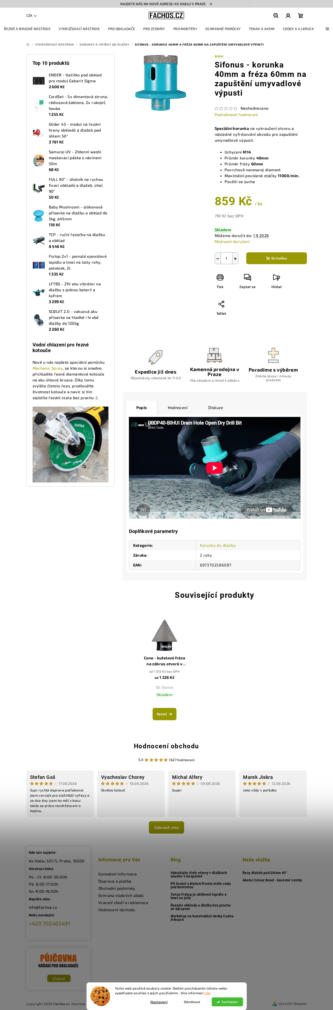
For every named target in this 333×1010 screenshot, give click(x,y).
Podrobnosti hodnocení (236, 114)
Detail (162, 714)
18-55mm (165, 687)
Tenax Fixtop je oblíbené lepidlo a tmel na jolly (199, 896)
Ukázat (58, 978)
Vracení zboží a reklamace (123, 902)
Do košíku (279, 258)
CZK (29, 15)
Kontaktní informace (117, 874)
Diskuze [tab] (215, 407)
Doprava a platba (114, 881)
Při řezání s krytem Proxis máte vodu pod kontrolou (201, 885)
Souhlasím (230, 1002)
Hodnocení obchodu (166, 746)
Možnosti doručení (232, 241)
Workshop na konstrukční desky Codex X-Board (202, 917)
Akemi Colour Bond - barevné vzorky (272, 880)
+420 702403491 (49, 923)
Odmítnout (192, 1002)
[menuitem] (27, 28)
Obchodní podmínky (116, 888)
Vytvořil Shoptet (293, 1003)
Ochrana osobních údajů (121, 895)
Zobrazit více (166, 827)
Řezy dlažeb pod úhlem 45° (265, 872)
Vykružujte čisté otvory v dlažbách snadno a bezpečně (199, 874)
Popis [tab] (141, 407)
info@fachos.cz (43, 907)
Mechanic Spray (48, 368)
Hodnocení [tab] (178, 407)
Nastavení (159, 1002)
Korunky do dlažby (218, 545)
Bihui (219, 56)
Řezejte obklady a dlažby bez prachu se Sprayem (201, 907)
